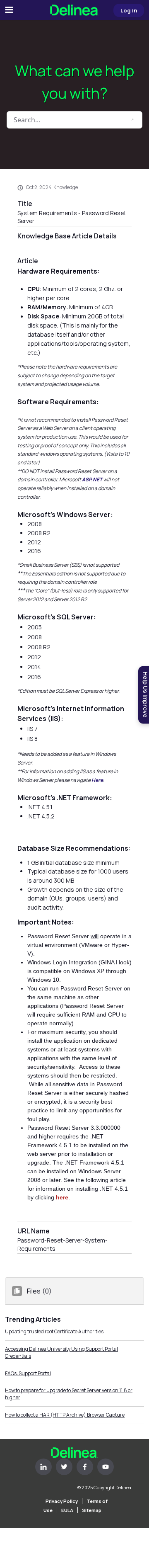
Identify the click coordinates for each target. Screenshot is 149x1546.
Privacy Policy (62, 1501)
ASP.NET (92, 479)
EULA (67, 1510)
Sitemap (91, 1510)
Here (97, 780)
